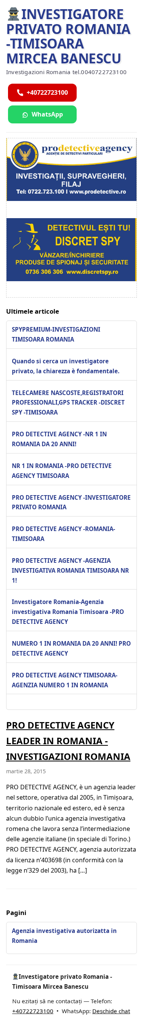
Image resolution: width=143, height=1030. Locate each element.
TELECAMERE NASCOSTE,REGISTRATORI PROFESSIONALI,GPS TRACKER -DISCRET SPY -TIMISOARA (68, 402)
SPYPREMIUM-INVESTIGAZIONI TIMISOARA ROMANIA (56, 334)
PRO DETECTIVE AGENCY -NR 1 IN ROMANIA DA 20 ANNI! (59, 439)
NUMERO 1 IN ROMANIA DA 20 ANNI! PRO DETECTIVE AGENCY (71, 648)
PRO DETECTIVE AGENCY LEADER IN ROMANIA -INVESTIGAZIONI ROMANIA (68, 741)
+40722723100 (32, 1011)
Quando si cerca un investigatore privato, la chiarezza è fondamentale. (65, 366)
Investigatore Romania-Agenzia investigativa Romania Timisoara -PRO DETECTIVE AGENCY (68, 611)
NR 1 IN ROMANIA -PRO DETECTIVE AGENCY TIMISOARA (62, 470)
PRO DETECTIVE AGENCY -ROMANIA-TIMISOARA (63, 534)
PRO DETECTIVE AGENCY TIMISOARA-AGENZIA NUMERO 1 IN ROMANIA (64, 680)
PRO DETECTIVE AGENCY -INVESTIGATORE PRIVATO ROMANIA (71, 502)
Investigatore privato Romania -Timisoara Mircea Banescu (68, 36)
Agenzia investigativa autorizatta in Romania (64, 935)
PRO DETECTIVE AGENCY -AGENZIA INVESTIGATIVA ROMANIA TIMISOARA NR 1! (70, 570)
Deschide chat (111, 1011)
